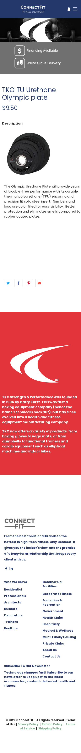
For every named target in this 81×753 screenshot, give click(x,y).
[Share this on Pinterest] (29, 283)
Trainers (11, 622)
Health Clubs (53, 618)
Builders (10, 609)
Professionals (15, 596)
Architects (12, 602)
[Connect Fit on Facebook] (6, 569)
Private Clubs (53, 643)
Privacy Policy (27, 724)
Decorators (13, 615)
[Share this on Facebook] (18, 283)
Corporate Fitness (57, 594)
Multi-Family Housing (59, 637)
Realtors (11, 628)
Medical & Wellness (58, 630)
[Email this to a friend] (39, 283)
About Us (50, 650)
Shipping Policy (49, 728)
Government (53, 611)
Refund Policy (52, 724)
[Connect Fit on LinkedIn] (11, 569)
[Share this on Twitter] (8, 283)
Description (12, 123)
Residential (13, 589)
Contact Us (51, 656)
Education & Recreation (52, 602)
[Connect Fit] (33, 9)
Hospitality (51, 624)
